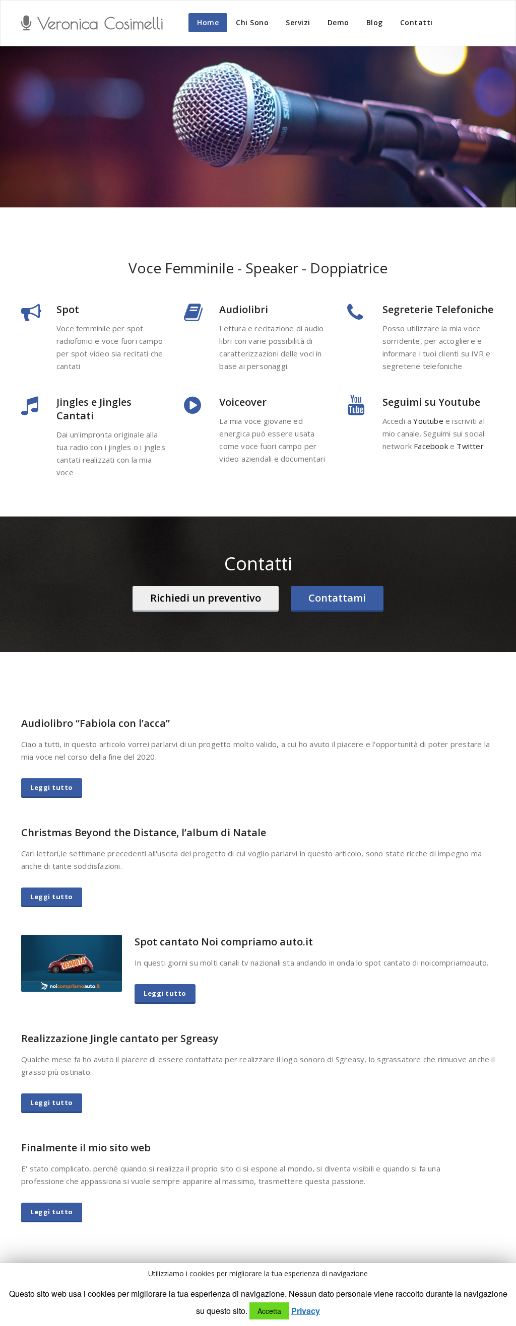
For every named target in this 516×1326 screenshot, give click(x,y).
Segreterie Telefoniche (437, 309)
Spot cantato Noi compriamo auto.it (224, 941)
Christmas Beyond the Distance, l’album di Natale (143, 832)
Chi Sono (252, 22)
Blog (374, 22)
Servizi (298, 22)
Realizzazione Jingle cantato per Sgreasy (120, 1038)
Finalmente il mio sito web (86, 1147)
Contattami (337, 598)
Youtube (428, 421)
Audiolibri (243, 309)
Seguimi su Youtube (431, 402)
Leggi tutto (51, 787)
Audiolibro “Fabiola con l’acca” (95, 723)
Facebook (431, 446)
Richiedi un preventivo (205, 598)
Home (208, 22)
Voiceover (243, 402)
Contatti (416, 22)
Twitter (470, 446)
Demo (338, 22)
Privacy (305, 1310)
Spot (67, 309)
